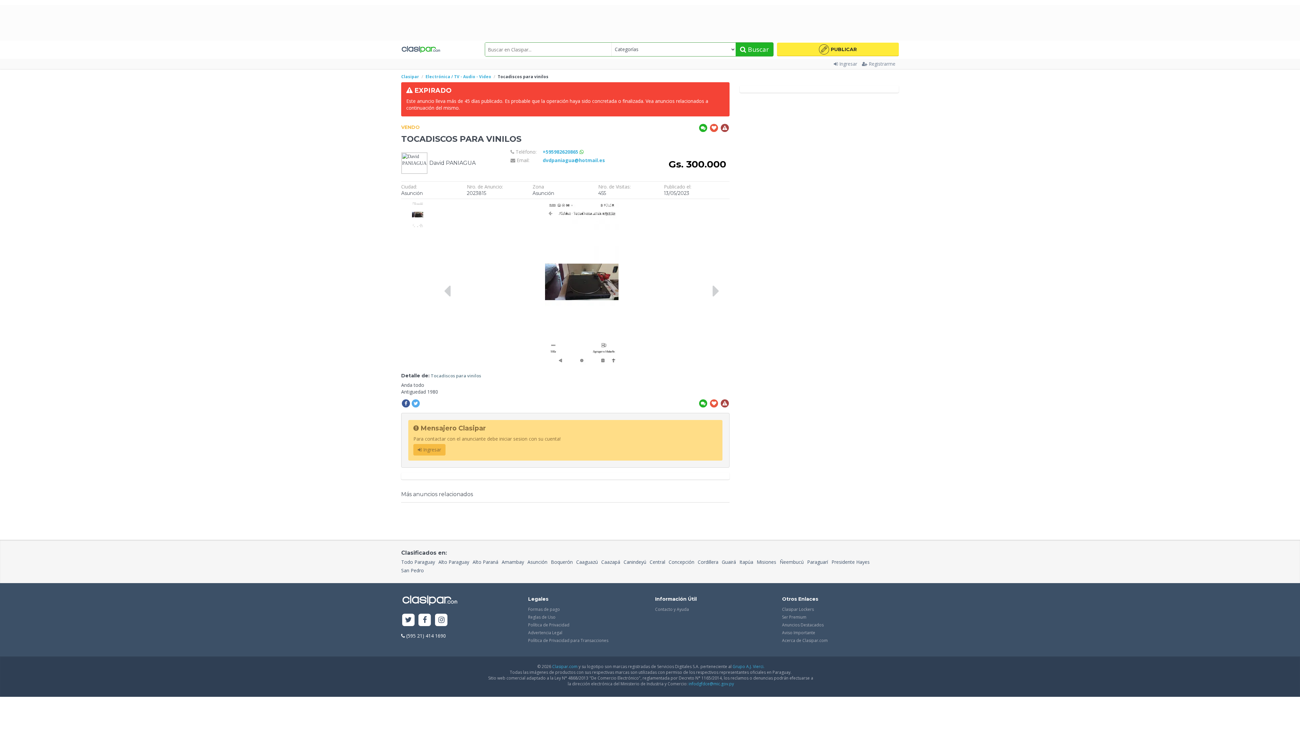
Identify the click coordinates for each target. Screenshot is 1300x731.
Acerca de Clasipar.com (805, 640)
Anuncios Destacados (803, 625)
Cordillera (708, 562)
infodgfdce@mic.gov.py (711, 684)
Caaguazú (587, 562)
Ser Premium (794, 617)
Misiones (766, 562)
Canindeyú (635, 562)
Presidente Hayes (850, 562)
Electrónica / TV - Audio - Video (458, 77)
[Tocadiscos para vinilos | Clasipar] (417, 205)
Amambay (513, 562)
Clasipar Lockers (798, 609)
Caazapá (610, 562)
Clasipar (410, 77)
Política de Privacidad (548, 625)
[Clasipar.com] (420, 49)
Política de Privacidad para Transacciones (568, 640)
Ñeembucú (792, 562)
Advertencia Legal (545, 633)
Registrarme (882, 64)
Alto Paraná (485, 562)
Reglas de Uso (542, 617)
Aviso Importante (798, 633)
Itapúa (746, 562)
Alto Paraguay (453, 562)
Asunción (537, 562)
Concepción (681, 562)
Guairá (729, 562)
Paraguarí (817, 562)
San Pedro (412, 570)
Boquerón (562, 562)
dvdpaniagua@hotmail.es (574, 160)
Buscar (757, 49)
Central (657, 562)
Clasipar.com (565, 666)
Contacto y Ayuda (672, 609)
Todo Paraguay (418, 562)
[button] (838, 49)
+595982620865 (561, 152)
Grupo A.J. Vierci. (748, 666)
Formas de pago (544, 609)
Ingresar (848, 64)
